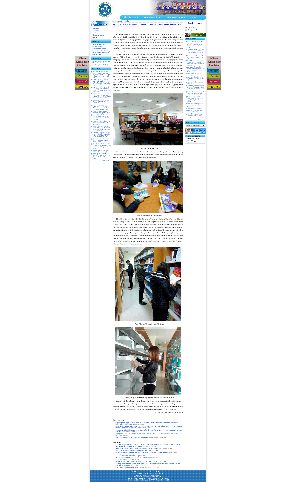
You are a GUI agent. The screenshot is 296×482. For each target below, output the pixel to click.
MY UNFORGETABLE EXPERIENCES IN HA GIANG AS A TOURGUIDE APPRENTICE (141, 453)
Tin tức (126, 21)
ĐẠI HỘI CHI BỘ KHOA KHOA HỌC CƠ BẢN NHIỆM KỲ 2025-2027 (101, 101)
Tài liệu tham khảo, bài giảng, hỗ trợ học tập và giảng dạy (101, 51)
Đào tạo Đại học (97, 46)
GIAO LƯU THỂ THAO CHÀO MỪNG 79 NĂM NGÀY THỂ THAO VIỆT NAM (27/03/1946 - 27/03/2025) (102, 89)
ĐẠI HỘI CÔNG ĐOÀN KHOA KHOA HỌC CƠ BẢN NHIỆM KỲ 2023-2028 (101, 123)
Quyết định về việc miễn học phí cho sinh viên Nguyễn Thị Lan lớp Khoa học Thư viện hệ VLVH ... (195, 69)
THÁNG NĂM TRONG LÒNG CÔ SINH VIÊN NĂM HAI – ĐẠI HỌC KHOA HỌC (139, 448)
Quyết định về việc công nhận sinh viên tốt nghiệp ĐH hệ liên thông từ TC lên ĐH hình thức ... (195, 88)
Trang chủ (95, 28)
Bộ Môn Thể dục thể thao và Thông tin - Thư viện (101, 62)
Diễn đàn (193, 17)
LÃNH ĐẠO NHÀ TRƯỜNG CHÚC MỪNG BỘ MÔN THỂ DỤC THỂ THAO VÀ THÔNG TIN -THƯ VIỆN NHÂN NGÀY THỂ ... (101, 82)
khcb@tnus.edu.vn (193, 30)
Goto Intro (163, 7)
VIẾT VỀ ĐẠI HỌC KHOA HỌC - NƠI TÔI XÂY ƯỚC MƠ (132, 457)
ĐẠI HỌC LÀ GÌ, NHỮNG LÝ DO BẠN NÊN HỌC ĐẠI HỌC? (101, 112)
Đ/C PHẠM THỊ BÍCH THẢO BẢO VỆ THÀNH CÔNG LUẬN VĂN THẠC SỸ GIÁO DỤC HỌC (101, 156)
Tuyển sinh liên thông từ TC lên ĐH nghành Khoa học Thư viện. (195, 78)
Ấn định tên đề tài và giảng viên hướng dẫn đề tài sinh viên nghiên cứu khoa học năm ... (196, 93)
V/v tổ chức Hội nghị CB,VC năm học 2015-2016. (195, 111)
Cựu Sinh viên (96, 54)
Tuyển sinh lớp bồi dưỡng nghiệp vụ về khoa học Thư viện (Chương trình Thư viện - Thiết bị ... (195, 99)
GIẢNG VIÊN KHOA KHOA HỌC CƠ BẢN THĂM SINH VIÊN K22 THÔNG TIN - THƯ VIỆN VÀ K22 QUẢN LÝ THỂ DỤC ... (101, 74)
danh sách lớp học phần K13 (195, 108)
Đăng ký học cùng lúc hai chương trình (194, 74)
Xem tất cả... (106, 161)
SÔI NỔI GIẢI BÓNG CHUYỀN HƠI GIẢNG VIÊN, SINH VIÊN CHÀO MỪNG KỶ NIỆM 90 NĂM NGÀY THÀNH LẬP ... (101, 135)
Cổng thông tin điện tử (131, 17)
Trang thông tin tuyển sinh (152, 17)
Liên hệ (94, 37)
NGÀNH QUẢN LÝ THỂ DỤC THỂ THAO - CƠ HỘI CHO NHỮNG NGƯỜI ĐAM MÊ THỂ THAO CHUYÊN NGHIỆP (102, 96)
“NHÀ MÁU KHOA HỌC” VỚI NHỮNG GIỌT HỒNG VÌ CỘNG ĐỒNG (136, 461)
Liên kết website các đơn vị (176, 17)
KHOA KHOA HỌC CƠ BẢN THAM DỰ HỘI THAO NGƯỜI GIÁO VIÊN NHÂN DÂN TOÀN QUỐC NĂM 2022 (101, 128)
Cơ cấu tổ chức (97, 33)
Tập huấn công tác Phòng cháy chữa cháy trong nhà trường (194, 115)
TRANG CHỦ (118, 21)
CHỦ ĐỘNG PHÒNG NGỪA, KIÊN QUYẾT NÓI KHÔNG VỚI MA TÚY (136, 437)
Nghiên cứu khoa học (99, 48)
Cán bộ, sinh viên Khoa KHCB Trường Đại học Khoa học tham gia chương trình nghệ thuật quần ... (102, 146)
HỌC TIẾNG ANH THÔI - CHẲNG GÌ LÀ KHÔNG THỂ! (132, 450)
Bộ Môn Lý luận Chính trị (100, 65)
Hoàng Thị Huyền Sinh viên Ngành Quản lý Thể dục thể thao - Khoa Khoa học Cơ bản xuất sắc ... (101, 117)
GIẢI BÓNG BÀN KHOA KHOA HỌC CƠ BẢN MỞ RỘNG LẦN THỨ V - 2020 (101, 140)
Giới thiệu (95, 30)
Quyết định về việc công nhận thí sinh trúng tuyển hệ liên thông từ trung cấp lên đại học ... (195, 51)
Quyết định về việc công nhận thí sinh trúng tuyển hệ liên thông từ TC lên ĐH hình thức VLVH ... (195, 63)
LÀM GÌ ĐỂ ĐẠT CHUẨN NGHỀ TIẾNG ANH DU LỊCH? (132, 467)
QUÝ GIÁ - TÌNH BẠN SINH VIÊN (125, 455)
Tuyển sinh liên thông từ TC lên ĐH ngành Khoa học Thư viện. (195, 57)
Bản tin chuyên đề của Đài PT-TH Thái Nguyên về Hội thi (101, 151)
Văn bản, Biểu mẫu (98, 35)
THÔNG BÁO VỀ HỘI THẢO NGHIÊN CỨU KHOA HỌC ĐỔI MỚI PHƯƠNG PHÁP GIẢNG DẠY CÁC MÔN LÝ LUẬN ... (195, 44)
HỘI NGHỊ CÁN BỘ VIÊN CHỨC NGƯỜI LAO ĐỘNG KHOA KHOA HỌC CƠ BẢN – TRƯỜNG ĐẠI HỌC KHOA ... (101, 107)
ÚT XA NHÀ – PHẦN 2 (122, 459)
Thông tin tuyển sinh (98, 44)
